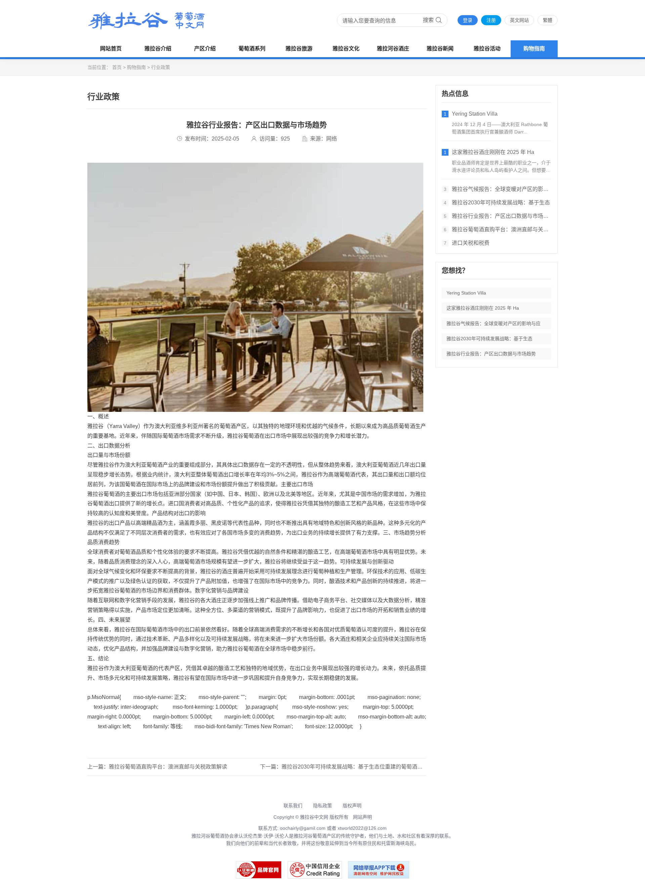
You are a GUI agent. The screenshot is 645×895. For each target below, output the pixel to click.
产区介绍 (205, 48)
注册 (491, 20)
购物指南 (534, 48)
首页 (117, 67)
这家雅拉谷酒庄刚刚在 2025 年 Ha (489, 152)
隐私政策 (322, 805)
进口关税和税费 (466, 243)
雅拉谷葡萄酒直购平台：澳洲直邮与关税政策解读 (168, 767)
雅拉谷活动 (487, 48)
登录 (467, 20)
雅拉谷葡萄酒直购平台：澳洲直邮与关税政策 (497, 229)
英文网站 (519, 20)
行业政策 (160, 67)
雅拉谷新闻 (440, 48)
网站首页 (111, 48)
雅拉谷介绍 (157, 48)
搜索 (428, 20)
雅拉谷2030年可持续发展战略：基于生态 (497, 202)
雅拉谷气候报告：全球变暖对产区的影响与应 (497, 189)
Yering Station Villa (471, 114)
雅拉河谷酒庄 (393, 48)
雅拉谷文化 (346, 48)
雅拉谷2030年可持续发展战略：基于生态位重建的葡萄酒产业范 (357, 767)
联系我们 (293, 805)
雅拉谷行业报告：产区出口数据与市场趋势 (497, 216)
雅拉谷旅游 (299, 48)
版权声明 (352, 805)
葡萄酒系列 (252, 48)
